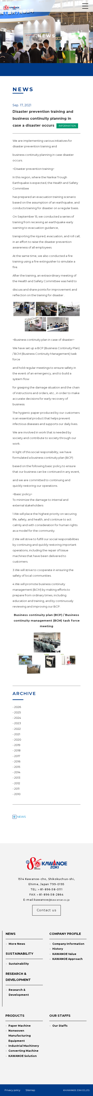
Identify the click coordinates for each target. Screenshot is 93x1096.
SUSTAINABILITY (19, 954)
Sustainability (19, 963)
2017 (17, 756)
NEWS (21, 816)
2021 (17, 734)
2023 (17, 723)
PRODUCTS (14, 1016)
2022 (17, 728)
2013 (17, 777)
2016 (17, 761)
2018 (17, 750)
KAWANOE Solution (22, 1056)
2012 (17, 783)
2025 (17, 712)
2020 (17, 739)
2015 (17, 766)
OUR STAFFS (60, 1016)
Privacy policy (12, 1090)
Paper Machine (19, 1025)
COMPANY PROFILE (65, 934)
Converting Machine (23, 1050)
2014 (17, 772)
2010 (17, 794)
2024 (17, 717)
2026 (17, 707)
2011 (16, 788)
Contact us (46, 910)
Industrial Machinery (23, 1045)
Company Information (68, 943)
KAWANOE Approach (67, 959)
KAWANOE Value (64, 954)
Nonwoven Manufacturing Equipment (19, 1035)
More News (17, 943)
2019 (17, 745)
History (57, 948)
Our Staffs (59, 1025)
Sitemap (30, 1090)
